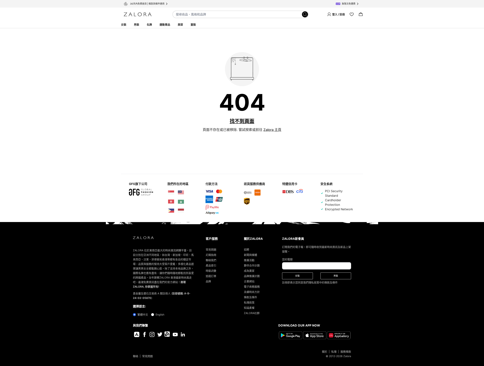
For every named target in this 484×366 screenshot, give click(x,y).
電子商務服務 (252, 286)
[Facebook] (144, 334)
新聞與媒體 (250, 254)
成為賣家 (249, 270)
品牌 (208, 281)
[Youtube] (175, 334)
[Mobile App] (136, 334)
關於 (324, 351)
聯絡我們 (211, 260)
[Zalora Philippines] (171, 210)
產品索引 (211, 265)
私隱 (334, 351)
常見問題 (211, 249)
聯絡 (135, 356)
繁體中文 (142, 314)
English (160, 314)
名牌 (149, 24)
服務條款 (346, 351)
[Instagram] (152, 334)
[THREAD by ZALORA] (167, 334)
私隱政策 (249, 302)
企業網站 (249, 281)
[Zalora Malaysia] (181, 192)
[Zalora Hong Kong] (171, 201)
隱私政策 (314, 282)
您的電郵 (287, 259)
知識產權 (249, 307)
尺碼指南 (211, 254)
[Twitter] (160, 334)
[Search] (305, 14)
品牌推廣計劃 (252, 276)
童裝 (193, 24)
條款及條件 (250, 297)
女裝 (123, 24)
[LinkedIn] (183, 334)
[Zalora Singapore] (171, 192)
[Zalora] (137, 14)
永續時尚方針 (252, 291)
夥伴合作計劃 (252, 265)
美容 (180, 24)
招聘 (246, 249)
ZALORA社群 (252, 313)
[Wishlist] (351, 14)
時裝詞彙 (211, 270)
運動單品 (165, 24)
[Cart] (360, 14)
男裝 (136, 24)
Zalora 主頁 (272, 130)
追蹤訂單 (211, 276)
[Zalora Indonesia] (181, 210)
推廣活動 (249, 260)
